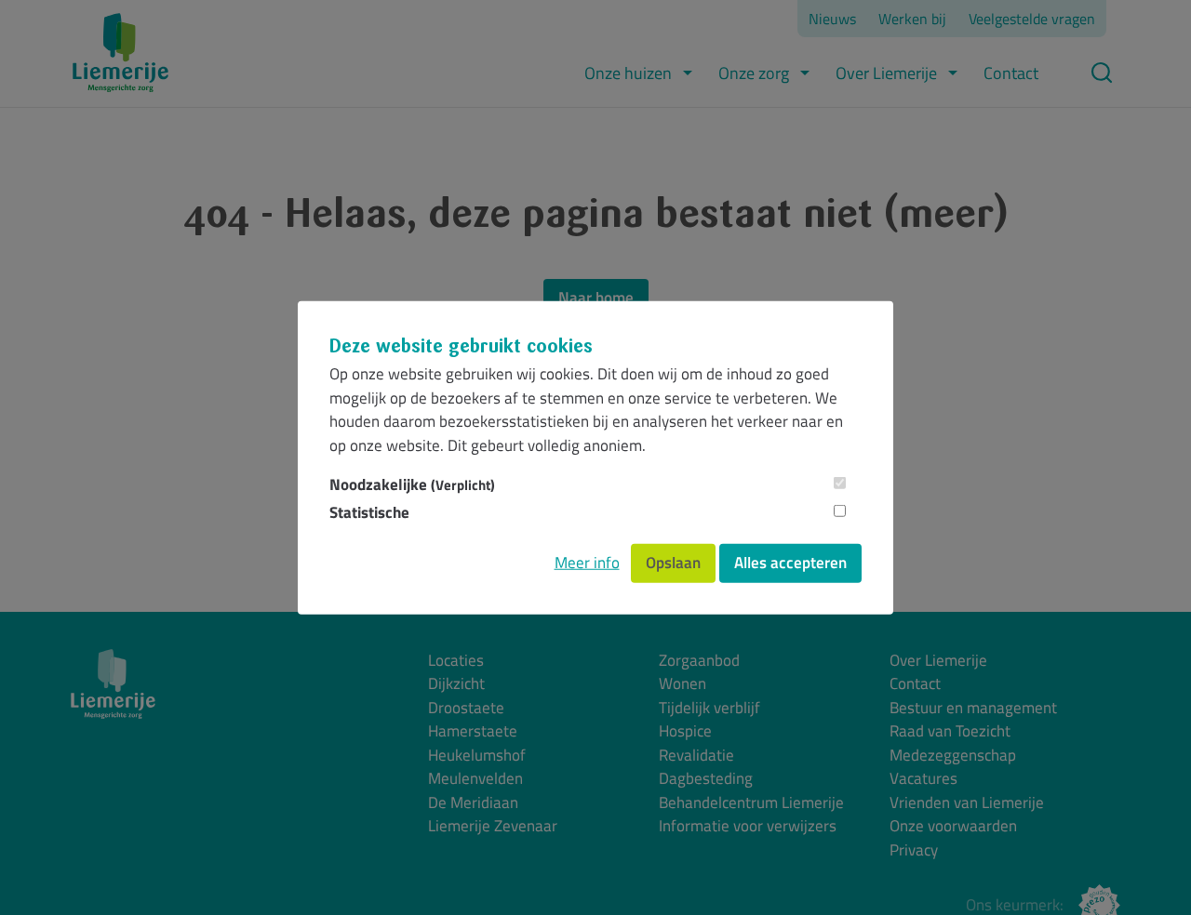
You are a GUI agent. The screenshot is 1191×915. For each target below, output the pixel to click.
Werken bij (912, 18)
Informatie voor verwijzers (747, 826)
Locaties (456, 660)
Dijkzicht (456, 684)
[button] (687, 73)
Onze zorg (753, 73)
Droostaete (466, 708)
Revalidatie (696, 755)
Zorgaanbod (699, 660)
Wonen (682, 684)
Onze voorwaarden (953, 826)
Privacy (914, 850)
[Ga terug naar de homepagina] (120, 52)
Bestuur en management (973, 708)
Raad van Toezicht (950, 731)
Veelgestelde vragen (1032, 18)
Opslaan (673, 562)
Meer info (587, 562)
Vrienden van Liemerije (967, 803)
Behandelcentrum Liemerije (751, 803)
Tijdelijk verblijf (709, 708)
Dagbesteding (706, 778)
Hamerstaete (472, 731)
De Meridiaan (473, 803)
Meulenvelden (475, 778)
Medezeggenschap (953, 755)
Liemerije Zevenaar (492, 826)
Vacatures (923, 778)
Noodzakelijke (412, 485)
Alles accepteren (790, 562)
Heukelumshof (477, 755)
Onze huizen (628, 73)
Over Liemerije (886, 73)
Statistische (369, 512)
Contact (1011, 73)
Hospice (685, 731)
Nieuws (832, 18)
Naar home (596, 297)
